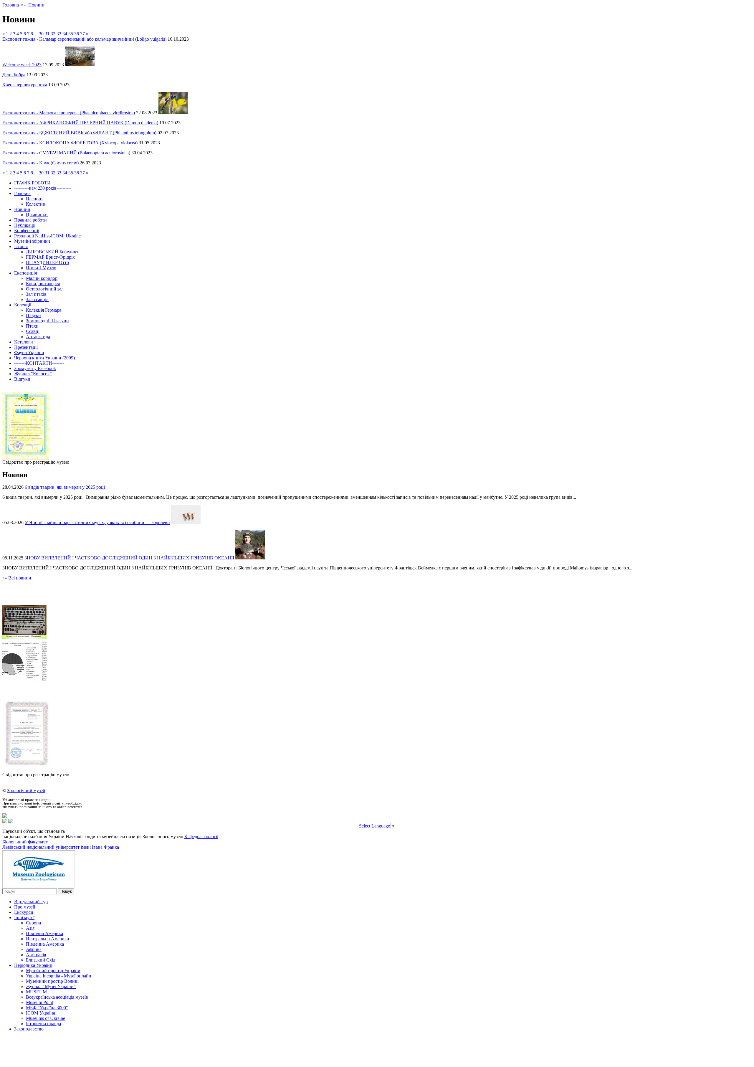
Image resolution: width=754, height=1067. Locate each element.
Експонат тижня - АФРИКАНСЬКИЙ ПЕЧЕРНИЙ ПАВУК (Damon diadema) (80, 122)
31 (47, 33)
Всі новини (19, 577)
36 (76, 33)
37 (82, 33)
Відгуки (22, 378)
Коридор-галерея (43, 283)
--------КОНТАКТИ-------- (39, 363)
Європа (33, 922)
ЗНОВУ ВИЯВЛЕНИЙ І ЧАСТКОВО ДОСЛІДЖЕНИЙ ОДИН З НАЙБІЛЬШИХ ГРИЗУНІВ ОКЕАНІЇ (129, 557)
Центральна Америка (47, 938)
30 (41, 33)
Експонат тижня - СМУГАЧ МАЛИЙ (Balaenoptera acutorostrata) (66, 152)
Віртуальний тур (31, 901)
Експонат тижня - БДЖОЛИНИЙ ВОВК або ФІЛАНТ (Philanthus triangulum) (79, 132)
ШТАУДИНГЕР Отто (47, 262)
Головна (10, 4)
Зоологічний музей (26, 790)
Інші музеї (24, 917)
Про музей (24, 906)
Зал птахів (36, 294)
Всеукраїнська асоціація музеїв (57, 997)
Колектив (35, 204)
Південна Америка (45, 944)
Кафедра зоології (201, 836)
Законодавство (29, 1028)
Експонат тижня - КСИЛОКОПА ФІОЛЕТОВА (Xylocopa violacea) (70, 142)
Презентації (26, 347)
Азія (30, 928)
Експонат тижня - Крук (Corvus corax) (40, 162)
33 (59, 33)
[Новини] (4, 816)
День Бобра (13, 74)
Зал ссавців (37, 299)
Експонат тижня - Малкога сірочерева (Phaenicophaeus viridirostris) (68, 112)
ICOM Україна (40, 1012)
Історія (21, 246)
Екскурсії (23, 912)
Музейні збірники (32, 241)
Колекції (22, 304)
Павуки (33, 315)
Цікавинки (37, 214)
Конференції (26, 230)
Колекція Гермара (43, 310)
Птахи (32, 325)
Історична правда (43, 1023)
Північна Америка (44, 933)
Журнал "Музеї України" (51, 986)
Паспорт (34, 198)
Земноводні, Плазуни (47, 320)
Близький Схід (40, 959)
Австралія (36, 954)
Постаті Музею (41, 267)
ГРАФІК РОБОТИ (32, 182)
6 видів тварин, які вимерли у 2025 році (65, 487)
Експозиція (25, 272)
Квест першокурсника (24, 84)
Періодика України (33, 965)
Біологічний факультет (25, 841)
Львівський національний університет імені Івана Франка (60, 847)
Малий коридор (41, 278)
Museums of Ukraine (45, 1018)
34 (64, 33)
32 (53, 33)
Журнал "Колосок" (33, 373)
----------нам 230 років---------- (42, 188)
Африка (34, 949)
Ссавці (32, 331)
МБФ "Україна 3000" (47, 1007)
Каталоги (23, 341)
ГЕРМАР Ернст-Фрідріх (50, 257)
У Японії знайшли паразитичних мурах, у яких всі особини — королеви (97, 522)
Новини (36, 4)
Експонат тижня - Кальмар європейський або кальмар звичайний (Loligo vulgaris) (84, 39)
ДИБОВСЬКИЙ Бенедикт (52, 251)
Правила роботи (30, 219)
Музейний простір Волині (52, 981)
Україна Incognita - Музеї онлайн (58, 975)
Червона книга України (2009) (44, 357)
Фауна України (29, 352)
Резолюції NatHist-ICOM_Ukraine (47, 235)
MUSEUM (36, 991)
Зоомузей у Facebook (35, 368)
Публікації (24, 225)
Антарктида (38, 336)
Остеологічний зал (45, 288)
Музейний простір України (53, 970)
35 (70, 33)
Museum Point (39, 1002)
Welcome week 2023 (22, 64)
